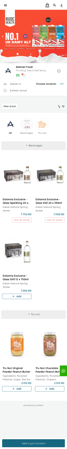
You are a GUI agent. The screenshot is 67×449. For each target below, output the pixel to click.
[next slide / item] (64, 36)
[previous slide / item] (2, 36)
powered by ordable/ (33, 405)
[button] (33, 71)
